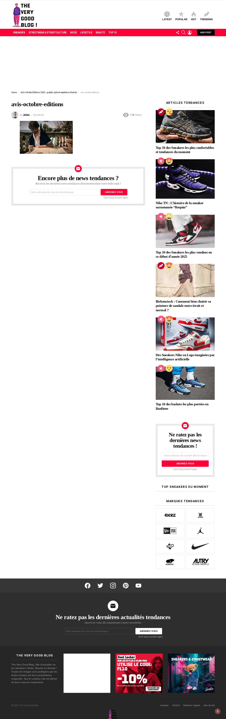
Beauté (100, 32)
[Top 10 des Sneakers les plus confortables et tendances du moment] (185, 126)
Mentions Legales (191, 705)
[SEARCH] (184, 32)
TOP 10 (112, 32)
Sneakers (19, 32)
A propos (164, 705)
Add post (206, 32)
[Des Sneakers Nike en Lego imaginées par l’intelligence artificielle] (185, 334)
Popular (181, 19)
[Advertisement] (113, 64)
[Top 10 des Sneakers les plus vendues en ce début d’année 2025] (185, 231)
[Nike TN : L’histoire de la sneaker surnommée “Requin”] (185, 179)
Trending (206, 19)
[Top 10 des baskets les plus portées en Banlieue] (185, 383)
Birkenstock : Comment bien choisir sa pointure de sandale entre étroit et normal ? (183, 305)
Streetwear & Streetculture (48, 32)
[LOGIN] (190, 32)
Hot (193, 19)
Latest (167, 19)
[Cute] (169, 111)
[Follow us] (178, 32)
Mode (73, 32)
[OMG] (169, 216)
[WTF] (169, 368)
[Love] (169, 161)
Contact (176, 705)
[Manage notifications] (218, 711)
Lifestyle (86, 32)
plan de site (209, 705)
